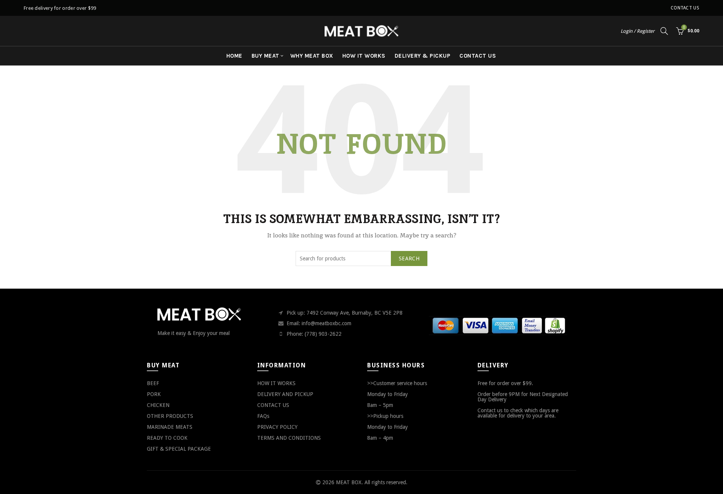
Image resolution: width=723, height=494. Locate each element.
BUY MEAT (265, 55)
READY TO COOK (167, 438)
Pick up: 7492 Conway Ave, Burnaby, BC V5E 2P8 (345, 313)
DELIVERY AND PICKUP (285, 394)
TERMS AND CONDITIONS (289, 438)
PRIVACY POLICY (277, 427)
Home (234, 55)
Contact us (685, 8)
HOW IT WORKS (364, 55)
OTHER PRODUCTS (170, 416)
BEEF (153, 383)
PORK (154, 394)
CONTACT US (477, 55)
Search (409, 258)
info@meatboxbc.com (326, 323)
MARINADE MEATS (169, 427)
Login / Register (637, 31)
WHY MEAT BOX (311, 55)
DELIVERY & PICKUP (423, 55)
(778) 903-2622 (323, 334)
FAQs (263, 416)
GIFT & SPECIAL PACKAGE (179, 449)
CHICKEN (158, 405)
